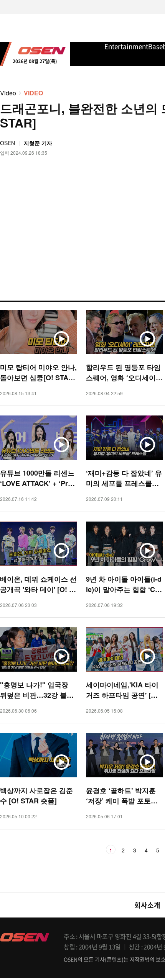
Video (8, 92)
